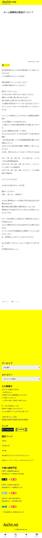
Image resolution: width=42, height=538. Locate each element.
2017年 (20, 419)
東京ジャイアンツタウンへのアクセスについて (18, 460)
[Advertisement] (21, 37)
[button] (38, 355)
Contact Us (6, 445)
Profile (4, 450)
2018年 (14, 419)
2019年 (9, 419)
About (4, 441)
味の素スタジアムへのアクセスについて (15, 455)
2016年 (25, 419)
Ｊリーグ (6, 65)
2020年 (4, 419)
